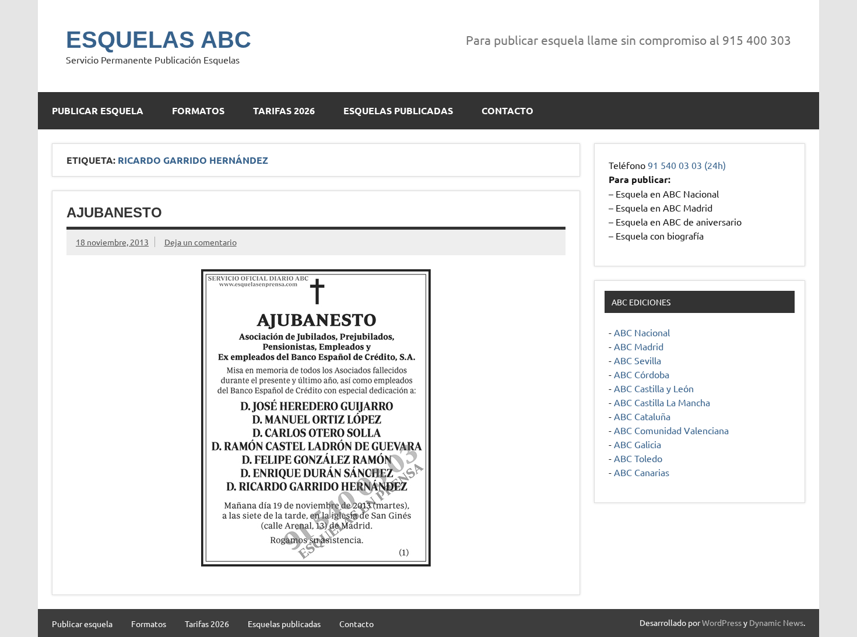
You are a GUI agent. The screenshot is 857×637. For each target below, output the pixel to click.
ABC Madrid (638, 346)
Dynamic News (776, 622)
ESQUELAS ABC (158, 39)
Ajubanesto (114, 212)
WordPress (722, 622)
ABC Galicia (637, 444)
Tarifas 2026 (284, 110)
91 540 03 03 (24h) (687, 165)
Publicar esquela (97, 110)
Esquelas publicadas (398, 110)
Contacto (507, 110)
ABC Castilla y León (654, 388)
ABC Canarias (641, 472)
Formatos (198, 110)
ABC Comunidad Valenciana (671, 430)
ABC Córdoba (641, 374)
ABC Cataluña (642, 416)
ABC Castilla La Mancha (662, 402)
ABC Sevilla (637, 360)
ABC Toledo (638, 458)
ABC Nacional (642, 332)
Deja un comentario (200, 242)
